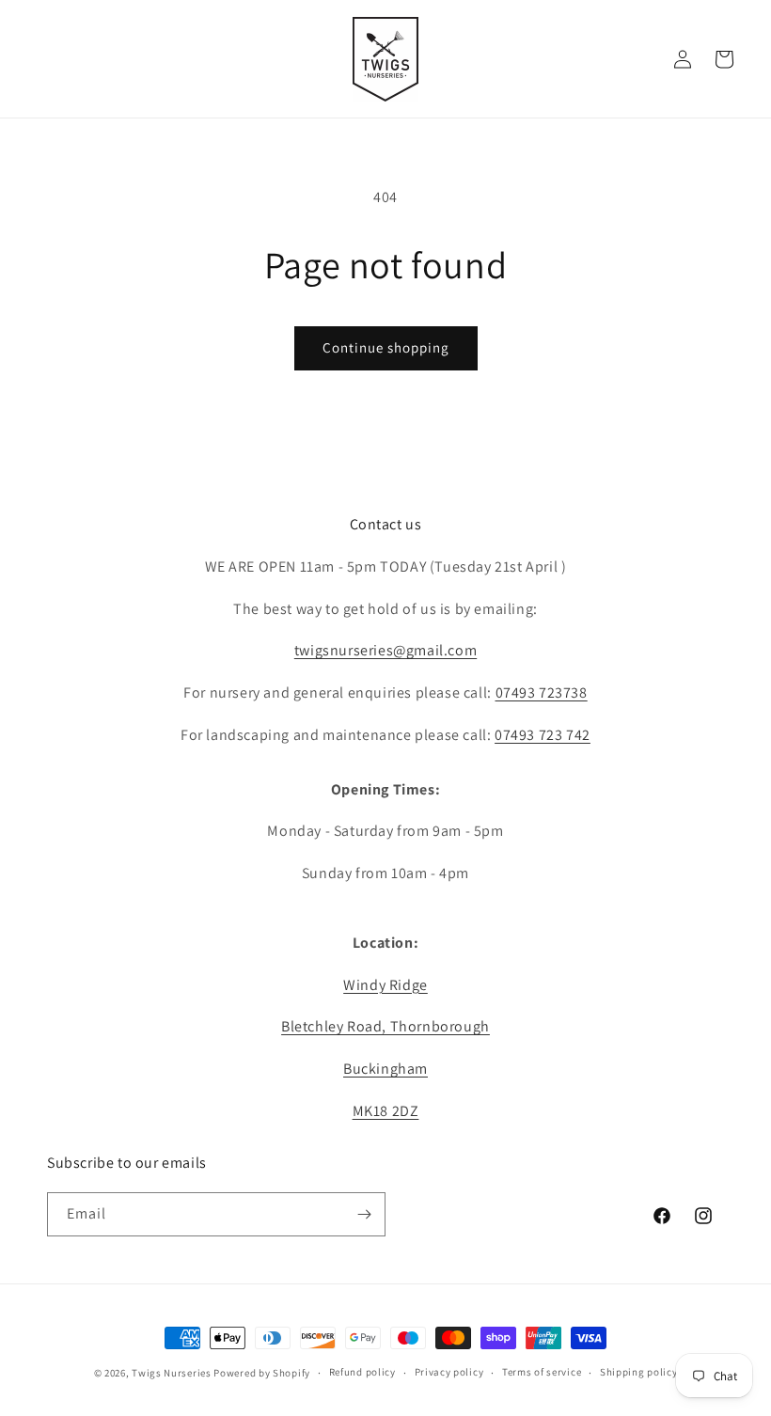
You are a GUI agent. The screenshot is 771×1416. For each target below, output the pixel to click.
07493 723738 (542, 692)
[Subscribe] (364, 1214)
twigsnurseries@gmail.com (385, 650)
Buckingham (385, 1068)
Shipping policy (639, 1371)
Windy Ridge (385, 985)
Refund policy (362, 1371)
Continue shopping (386, 347)
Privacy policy (449, 1371)
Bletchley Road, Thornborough (385, 1026)
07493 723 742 (542, 735)
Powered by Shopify (261, 1372)
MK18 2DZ (386, 1111)
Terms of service (541, 1371)
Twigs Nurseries (172, 1372)
